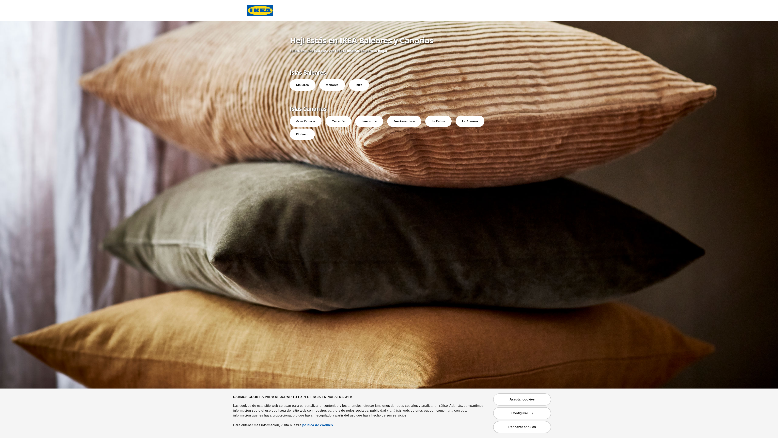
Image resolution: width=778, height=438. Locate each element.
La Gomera (470, 121)
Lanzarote (369, 121)
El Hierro (302, 134)
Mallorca (302, 85)
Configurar (519, 413)
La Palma (438, 121)
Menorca (332, 85)
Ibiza (359, 85)
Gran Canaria (305, 121)
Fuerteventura (404, 121)
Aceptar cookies (522, 399)
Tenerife (338, 121)
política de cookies (317, 425)
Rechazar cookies (522, 427)
